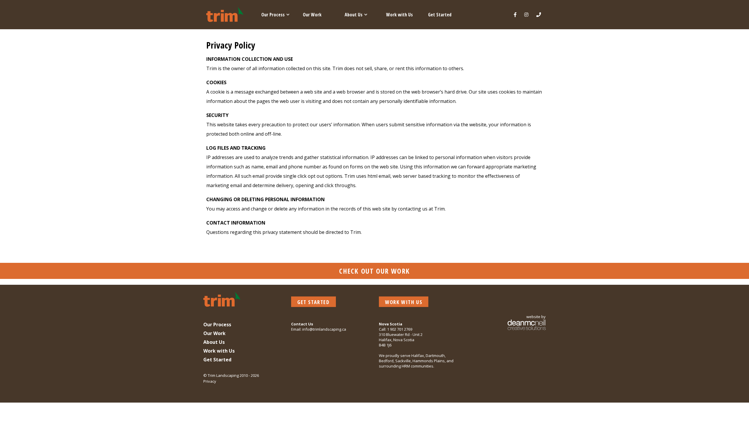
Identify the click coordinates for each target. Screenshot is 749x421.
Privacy (209, 381)
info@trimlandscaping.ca (324, 329)
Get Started (313, 302)
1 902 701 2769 (399, 329)
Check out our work (374, 271)
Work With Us (403, 302)
